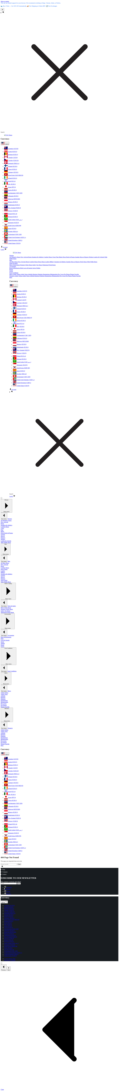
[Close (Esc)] (1, 963)
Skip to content (5, 1)
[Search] (2, 866)
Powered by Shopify (10, 960)
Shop (3, 869)
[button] (59, 257)
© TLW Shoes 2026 (9, 959)
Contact (4, 874)
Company (5, 872)
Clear (19, 864)
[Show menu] (2, 9)
